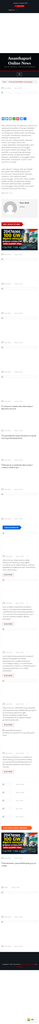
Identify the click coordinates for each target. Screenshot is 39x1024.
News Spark (31, 964)
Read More (8, 574)
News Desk (8, 88)
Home (4, 82)
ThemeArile (19, 967)
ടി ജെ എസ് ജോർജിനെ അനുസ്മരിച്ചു (20, 82)
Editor (6, 887)
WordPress (24, 964)
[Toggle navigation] (19, 74)
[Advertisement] (19, 33)
